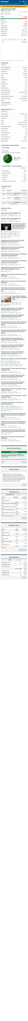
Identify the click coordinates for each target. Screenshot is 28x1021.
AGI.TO (3, 362)
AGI (13, 362)
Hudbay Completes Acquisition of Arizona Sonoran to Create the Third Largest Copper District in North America (14, 323)
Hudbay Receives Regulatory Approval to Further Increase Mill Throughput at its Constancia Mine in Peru (13, 289)
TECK (3, 237)
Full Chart (24, 41)
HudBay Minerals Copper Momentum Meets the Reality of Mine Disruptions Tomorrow (13, 268)
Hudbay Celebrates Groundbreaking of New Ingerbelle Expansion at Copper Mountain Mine (12, 339)
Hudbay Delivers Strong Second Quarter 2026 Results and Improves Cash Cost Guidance (14, 254)
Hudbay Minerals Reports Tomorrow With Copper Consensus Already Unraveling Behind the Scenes (13, 430)
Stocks (2, 4)
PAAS (3, 409)
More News (4, 210)
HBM (3, 215)
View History (4, 111)
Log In (20, 1)
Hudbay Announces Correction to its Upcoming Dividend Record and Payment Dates (12, 241)
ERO (2, 233)
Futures (6, 4)
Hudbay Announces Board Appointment (11, 213)
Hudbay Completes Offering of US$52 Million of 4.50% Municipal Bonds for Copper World (12, 309)
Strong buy (14, 452)
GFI (2, 410)
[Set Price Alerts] (22, 11)
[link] (26, 11)
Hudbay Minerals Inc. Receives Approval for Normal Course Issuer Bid (13, 369)
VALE (12, 236)
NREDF (3, 231)
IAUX (3, 365)
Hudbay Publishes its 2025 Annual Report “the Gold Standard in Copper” (13, 389)
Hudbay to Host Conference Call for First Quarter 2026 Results (13, 437)
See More (3, 64)
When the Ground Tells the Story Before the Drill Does (14, 358)
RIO (11, 233)
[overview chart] (14, 51)
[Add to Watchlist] (24, 11)
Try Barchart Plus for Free (19, 6)
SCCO (12, 234)
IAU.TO (3, 361)
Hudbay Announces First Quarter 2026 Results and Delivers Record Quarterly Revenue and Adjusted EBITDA (13, 415)
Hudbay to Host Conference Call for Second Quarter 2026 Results (13, 275)
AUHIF (13, 365)
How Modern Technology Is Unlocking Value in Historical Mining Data (12, 403)
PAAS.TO (3, 406)
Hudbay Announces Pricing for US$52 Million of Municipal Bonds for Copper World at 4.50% (12, 345)
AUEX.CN (3, 364)
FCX (2, 234)
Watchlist (11, 4)
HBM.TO (12, 215)
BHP (3, 236)
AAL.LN (3, 304)
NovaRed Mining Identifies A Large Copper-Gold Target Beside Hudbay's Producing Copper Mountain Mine (19, 226)
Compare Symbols (22, 550)
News (15, 4)
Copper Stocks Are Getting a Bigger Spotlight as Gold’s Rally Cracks (19, 297)
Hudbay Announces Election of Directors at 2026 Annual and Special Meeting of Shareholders (12, 376)
